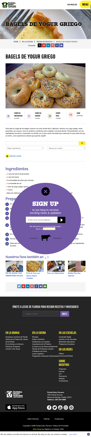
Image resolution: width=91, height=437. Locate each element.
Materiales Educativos (67, 341)
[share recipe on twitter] (19, 286)
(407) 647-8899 (60, 399)
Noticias (62, 378)
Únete (64, 313)
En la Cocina (39, 333)
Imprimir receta (15, 156)
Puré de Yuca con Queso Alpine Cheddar (33, 275)
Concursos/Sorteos (66, 356)
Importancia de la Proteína (41, 344)
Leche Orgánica (38, 353)
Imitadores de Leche (39, 351)
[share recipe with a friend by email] (41, 286)
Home (16, 41)
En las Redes (66, 349)
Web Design (37, 429)
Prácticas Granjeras (13, 346)
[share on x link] (40, 45)
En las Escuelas (67, 333)
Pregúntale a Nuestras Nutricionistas (45, 356)
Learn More (73, 434)
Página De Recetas (44, 41)
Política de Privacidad (60, 425)
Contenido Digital (65, 337)
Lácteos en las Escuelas (68, 339)
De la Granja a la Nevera (14, 344)
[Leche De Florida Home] (9, 3)
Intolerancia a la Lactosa (41, 341)
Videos (61, 353)
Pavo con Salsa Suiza (55, 273)
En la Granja (12, 333)
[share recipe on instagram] (28, 286)
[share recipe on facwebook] (36, 286)
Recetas (35, 337)
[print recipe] (45, 286)
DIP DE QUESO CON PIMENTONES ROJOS (14, 274)
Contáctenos (63, 381)
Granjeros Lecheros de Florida (17, 337)
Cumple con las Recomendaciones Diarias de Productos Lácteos (45, 347)
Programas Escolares (67, 344)
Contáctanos (59, 419)
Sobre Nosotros (63, 363)
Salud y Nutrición (38, 339)
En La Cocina (27, 41)
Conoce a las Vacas (13, 349)
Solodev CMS (59, 429)
